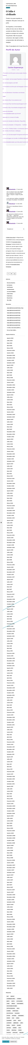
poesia (19, 1030)
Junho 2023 (10, 424)
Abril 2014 (9, 678)
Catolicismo (19, 1001)
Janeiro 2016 (10, 626)
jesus (19, 1020)
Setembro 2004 (11, 961)
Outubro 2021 (10, 458)
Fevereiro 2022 (11, 449)
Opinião (14, 1027)
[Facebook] (8, 273)
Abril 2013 (9, 707)
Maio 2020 (9, 498)
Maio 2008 (9, 852)
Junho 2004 (10, 968)
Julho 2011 (9, 759)
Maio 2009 (9, 823)
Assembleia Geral (11, 998)
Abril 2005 (9, 944)
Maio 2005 (9, 941)
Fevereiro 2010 (10, 801)
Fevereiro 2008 (11, 860)
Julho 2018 (9, 552)
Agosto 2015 (10, 638)
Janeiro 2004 (10, 980)
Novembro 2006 (11, 897)
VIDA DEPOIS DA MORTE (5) (13, 315)
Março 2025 (10, 377)
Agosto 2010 (10, 786)
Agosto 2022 (10, 439)
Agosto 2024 (10, 394)
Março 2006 (10, 916)
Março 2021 (10, 476)
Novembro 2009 (11, 808)
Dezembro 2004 (11, 953)
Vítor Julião (9, 300)
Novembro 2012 (11, 719)
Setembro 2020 (11, 488)
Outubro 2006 (10, 899)
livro (21, 1022)
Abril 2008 (9, 855)
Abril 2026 (9, 345)
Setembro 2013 (10, 695)
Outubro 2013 (10, 692)
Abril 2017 (9, 589)
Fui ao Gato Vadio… (11, 330)
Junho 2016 (10, 614)
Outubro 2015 (10, 633)
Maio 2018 (9, 557)
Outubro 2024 (10, 389)
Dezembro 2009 (11, 806)
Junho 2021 (10, 468)
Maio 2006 (9, 912)
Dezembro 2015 (11, 628)
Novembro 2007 (11, 867)
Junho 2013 (10, 702)
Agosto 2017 (10, 579)
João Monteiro (10, 287)
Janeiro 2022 (10, 451)
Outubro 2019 (10, 515)
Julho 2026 (9, 340)
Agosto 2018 (10, 550)
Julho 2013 (9, 700)
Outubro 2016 (10, 604)
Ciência (13, 1003)
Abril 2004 (9, 973)
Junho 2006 (10, 909)
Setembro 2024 (11, 392)
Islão (15, 1020)
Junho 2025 (10, 370)
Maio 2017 (9, 586)
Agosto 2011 (10, 756)
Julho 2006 (10, 907)
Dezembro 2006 (11, 894)
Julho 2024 (10, 397)
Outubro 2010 (10, 781)
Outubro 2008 (10, 840)
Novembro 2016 (11, 601)
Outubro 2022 (10, 436)
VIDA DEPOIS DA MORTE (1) (13, 325)
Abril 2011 (9, 766)
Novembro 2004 (11, 956)
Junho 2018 (10, 554)
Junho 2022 (10, 444)
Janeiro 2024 (10, 412)
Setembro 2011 (10, 754)
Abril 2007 (9, 884)
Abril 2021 (9, 473)
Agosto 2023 (10, 419)
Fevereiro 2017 (10, 594)
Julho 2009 (10, 818)
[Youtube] (15, 273)
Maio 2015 (9, 646)
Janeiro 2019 (10, 537)
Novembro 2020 (11, 483)
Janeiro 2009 (10, 833)
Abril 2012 (9, 737)
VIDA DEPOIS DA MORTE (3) (13, 320)
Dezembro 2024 (11, 385)
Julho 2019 (9, 522)
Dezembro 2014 (11, 658)
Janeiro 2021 (10, 481)
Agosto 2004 (10, 963)
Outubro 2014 (10, 663)
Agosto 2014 (10, 668)
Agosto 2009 (10, 815)
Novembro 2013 (11, 690)
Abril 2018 (9, 559)
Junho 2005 (10, 939)
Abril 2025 (9, 375)
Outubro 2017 (10, 574)
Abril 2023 (9, 429)
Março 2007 (10, 887)
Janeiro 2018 (10, 567)
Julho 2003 (10, 988)
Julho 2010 (9, 788)
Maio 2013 (9, 705)
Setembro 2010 (11, 783)
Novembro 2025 (11, 357)
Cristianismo (20, 1003)
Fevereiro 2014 (10, 682)
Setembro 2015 (10, 636)
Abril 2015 (9, 648)
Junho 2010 (10, 791)
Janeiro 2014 (10, 685)
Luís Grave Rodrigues (11, 291)
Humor (8, 1018)
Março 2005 (10, 946)
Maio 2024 (9, 402)
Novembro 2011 (10, 749)
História (14, 1015)
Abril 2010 (9, 796)
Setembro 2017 (10, 577)
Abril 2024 (9, 404)
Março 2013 (10, 710)
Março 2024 (10, 407)
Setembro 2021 (10, 461)
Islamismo (8, 7)
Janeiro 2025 (10, 382)
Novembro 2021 (11, 456)
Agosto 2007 (10, 875)
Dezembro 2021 (11, 453)
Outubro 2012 (10, 722)
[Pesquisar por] (23, 229)
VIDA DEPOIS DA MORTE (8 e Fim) (15, 308)
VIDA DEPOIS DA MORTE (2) (13, 322)
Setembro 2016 (10, 606)
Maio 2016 (9, 616)
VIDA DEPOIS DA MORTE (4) (13, 317)
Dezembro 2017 (11, 569)
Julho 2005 (9, 936)
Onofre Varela (10, 293)
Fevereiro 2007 (11, 889)
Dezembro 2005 (11, 924)
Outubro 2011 (10, 751)
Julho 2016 (9, 611)
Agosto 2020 (10, 490)
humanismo (21, 1015)
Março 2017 (10, 591)
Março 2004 (10, 976)
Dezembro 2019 (11, 510)
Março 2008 (10, 857)
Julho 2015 (9, 641)
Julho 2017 (9, 582)
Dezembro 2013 (11, 687)
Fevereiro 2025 (11, 380)
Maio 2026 (9, 343)
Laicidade (9, 1022)
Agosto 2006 (10, 904)
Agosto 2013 (10, 697)
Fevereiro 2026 (11, 350)
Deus (18, 1008)
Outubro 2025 (10, 360)
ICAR (13, 1018)
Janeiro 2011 (10, 774)
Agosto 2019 (10, 520)
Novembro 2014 (11, 660)
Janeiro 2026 (10, 353)
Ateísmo (19, 998)
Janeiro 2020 (10, 508)
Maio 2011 (9, 764)
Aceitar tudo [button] (6, 1041)
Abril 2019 (9, 530)
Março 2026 (10, 348)
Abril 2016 (9, 618)
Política (9, 1032)
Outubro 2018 (10, 545)
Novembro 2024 (11, 387)
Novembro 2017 (11, 572)
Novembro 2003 (11, 985)
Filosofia (17, 1013)
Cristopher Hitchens (12, 1005)
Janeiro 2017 (10, 596)
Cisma (8, 1003)
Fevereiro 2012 (10, 742)
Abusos (12, 996)
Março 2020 (10, 503)
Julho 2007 (10, 877)
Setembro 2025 (11, 362)
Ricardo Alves (9, 297)
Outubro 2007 (10, 870)
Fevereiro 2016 (10, 623)
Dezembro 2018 (11, 540)
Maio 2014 (9, 675)
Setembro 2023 (11, 417)
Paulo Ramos (9, 295)
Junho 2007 (10, 880)
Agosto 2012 (10, 727)
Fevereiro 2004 (11, 978)
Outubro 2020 (10, 486)
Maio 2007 (9, 882)
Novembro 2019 (11, 513)
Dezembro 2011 (11, 746)
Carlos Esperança (15, 68)
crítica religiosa (11, 1008)
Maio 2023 (9, 426)
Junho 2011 (9, 761)
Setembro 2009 (11, 813)
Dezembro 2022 (11, 431)
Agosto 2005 (10, 934)
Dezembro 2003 (11, 983)
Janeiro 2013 (10, 714)
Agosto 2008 (10, 845)
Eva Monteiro (9, 285)
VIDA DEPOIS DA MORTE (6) (13, 312)
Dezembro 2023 (11, 414)
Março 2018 (10, 562)
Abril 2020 (9, 500)
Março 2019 (10, 532)
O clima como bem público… (14, 327)
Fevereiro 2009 (11, 830)
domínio (9, 1010)
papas (8, 1030)
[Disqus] (15, 166)
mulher (19, 1025)
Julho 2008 (10, 847)
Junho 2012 (10, 732)
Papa (20, 1027)
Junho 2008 (10, 850)
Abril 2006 (9, 914)
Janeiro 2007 (10, 892)
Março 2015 (10, 650)
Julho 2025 (9, 367)
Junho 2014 (10, 673)
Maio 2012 (9, 734)
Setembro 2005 (11, 931)
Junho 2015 (10, 643)
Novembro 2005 (11, 926)
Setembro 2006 (11, 902)
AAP (8, 996)
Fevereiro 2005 (11, 948)
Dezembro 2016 (11, 599)
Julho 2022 (9, 441)
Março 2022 (10, 446)
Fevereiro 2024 (11, 409)
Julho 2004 (10, 966)
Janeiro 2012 (10, 744)
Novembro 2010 (11, 779)
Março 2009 (10, 828)
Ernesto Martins (11, 282)
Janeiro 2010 (10, 803)
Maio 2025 (9, 372)
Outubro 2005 (10, 929)
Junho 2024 (10, 399)
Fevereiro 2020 (11, 505)
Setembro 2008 (11, 843)
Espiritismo (15, 1010)
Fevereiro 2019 (10, 535)
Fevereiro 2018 (10, 564)
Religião (21, 1032)
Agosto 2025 (10, 365)
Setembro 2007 (11, 872)
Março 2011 (9, 769)
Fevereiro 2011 (10, 771)
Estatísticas (10, 1013)
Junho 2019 (10, 525)
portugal (15, 1032)
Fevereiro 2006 (11, 919)
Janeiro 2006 (10, 921)
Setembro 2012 (10, 724)
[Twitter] (11, 273)
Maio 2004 (9, 971)
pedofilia (14, 1030)
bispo (8, 1001)
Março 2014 (10, 680)
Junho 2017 (10, 584)
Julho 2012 (9, 729)
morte (13, 1025)
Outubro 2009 (10, 811)
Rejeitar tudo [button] (13, 1041)
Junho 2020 (10, 495)
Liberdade (15, 1022)
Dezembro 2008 (11, 835)
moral (8, 1025)
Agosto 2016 (10, 609)
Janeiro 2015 (10, 655)
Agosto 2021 (10, 463)
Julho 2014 (9, 670)
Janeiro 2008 (10, 862)
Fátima (8, 1015)
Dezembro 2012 (11, 717)
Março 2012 (10, 739)
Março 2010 (10, 798)
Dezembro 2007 (11, 865)
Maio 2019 (9, 527)
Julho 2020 (10, 493)
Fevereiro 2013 (10, 712)
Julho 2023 (9, 421)
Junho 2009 (10, 820)
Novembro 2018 (11, 542)
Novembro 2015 (11, 631)
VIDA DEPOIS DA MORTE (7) (13, 310)
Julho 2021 (9, 466)
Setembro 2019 (10, 518)
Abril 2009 (9, 825)
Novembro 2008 (11, 838)
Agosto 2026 (10, 338)
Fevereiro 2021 (10, 478)
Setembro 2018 (11, 547)
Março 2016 (10, 621)
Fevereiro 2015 (10, 653)
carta (12, 1001)
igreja (17, 1018)
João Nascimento (10, 289)
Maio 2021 (9, 471)
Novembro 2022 (11, 434)
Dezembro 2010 (11, 776)
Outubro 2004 (10, 958)
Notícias (9, 1027)
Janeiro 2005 (10, 951)
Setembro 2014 (11, 665)
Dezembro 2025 (11, 355)
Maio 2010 (9, 793)
